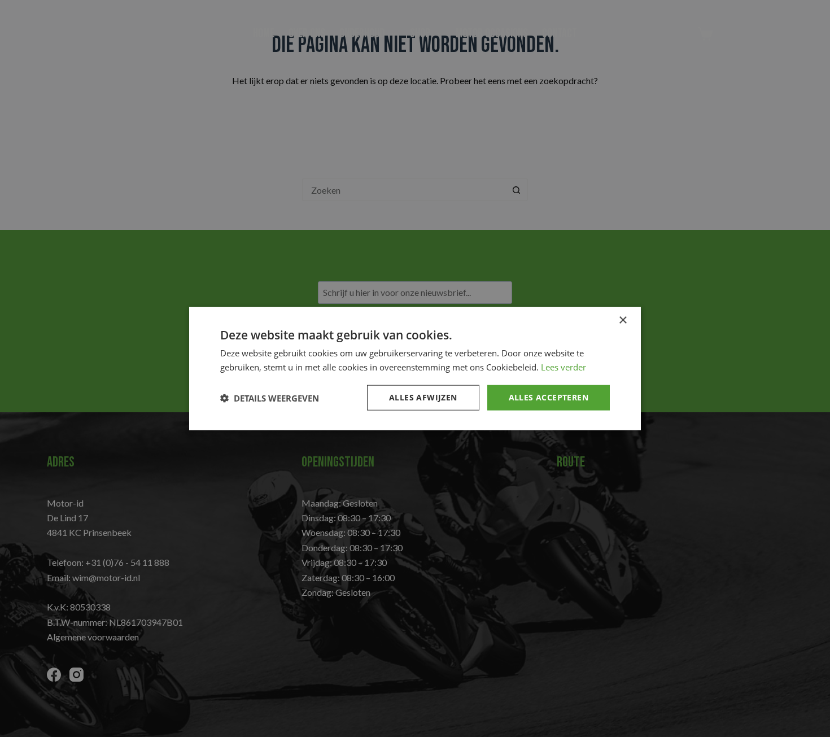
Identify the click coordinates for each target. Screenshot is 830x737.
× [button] (622, 320)
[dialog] (415, 368)
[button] (269, 398)
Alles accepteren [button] (548, 397)
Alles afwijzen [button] (423, 397)
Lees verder (563, 366)
